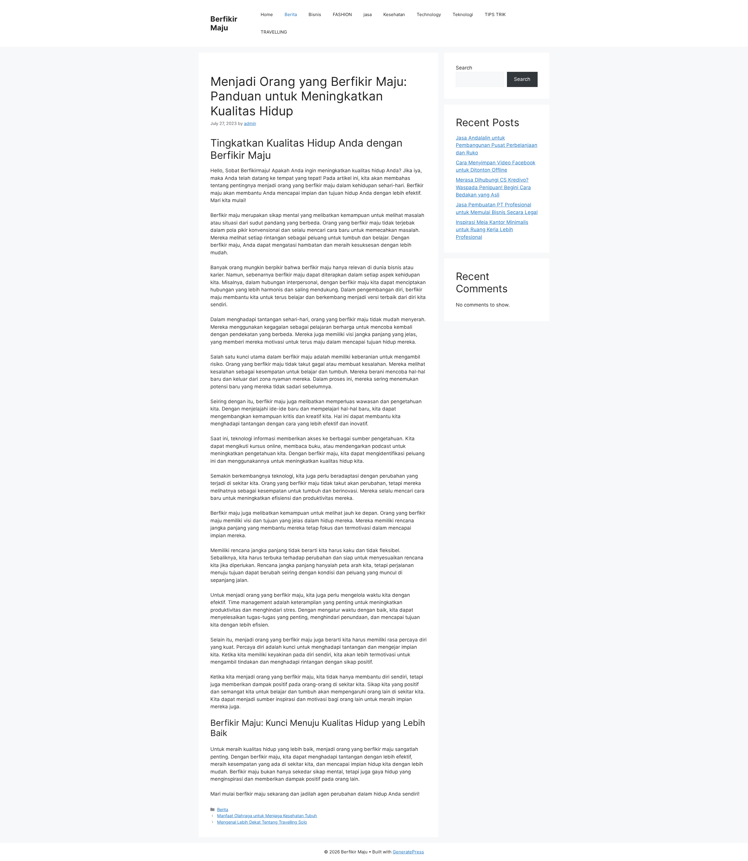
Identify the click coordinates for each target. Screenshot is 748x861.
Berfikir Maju (223, 23)
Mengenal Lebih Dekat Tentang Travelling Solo (262, 822)
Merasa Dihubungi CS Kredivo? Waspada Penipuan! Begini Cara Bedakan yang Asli (493, 187)
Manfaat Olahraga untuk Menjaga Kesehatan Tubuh (267, 815)
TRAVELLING (274, 32)
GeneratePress (408, 852)
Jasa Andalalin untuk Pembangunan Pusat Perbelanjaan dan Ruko (496, 145)
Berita (291, 14)
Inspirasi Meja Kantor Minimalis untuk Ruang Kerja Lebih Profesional (492, 229)
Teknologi (463, 14)
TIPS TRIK (495, 14)
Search (464, 68)
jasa (367, 14)
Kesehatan (394, 14)
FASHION (342, 14)
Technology (429, 14)
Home (267, 14)
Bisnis (315, 14)
